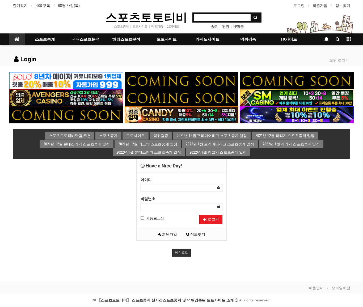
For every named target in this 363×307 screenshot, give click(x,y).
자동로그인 (155, 218)
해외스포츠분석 (126, 39)
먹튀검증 (248, 39)
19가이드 (288, 39)
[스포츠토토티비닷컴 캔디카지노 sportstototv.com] (182, 115)
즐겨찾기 (20, 5)
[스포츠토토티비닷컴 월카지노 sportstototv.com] (297, 115)
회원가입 (320, 5)
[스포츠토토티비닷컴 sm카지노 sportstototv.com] (297, 97)
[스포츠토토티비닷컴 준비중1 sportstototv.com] (182, 80)
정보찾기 (342, 5)
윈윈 (225, 26)
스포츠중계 (45, 39)
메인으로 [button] (181, 252)
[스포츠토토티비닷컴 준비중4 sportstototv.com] (182, 97)
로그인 (299, 5)
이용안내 (316, 288)
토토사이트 (167, 39)
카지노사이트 (208, 39)
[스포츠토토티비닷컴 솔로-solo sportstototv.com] (66, 80)
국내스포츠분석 (86, 39)
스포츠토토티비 (146, 16)
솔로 (213, 26)
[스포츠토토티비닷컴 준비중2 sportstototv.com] (297, 80)
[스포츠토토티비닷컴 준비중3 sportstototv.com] (66, 115)
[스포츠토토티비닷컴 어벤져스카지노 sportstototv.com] (66, 97)
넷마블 (238, 26)
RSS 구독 (43, 5)
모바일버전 (341, 288)
